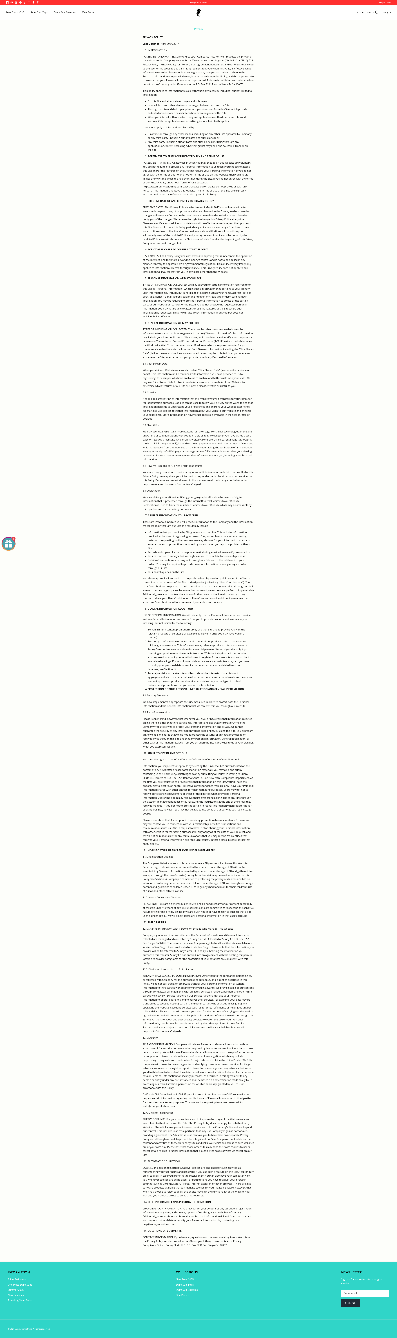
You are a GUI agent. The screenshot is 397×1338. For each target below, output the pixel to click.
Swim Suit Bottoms (65, 12)
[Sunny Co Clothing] (198, 12)
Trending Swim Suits (20, 1300)
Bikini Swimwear (17, 1279)
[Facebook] (7, 2)
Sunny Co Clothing (23, 1328)
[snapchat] (33, 2)
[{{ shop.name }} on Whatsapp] (38, 2)
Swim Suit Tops (39, 12)
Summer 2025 (16, 1289)
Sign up (350, 1303)
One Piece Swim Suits (20, 1284)
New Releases (16, 1295)
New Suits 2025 (15, 12)
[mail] (29, 2)
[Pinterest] (20, 2)
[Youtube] (12, 2)
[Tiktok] (25, 2)
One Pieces (88, 12)
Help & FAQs (385, 2)
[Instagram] (16, 2)
